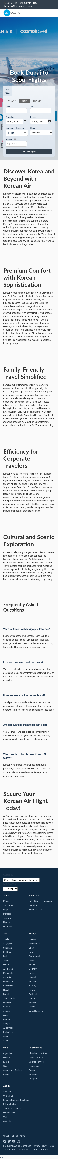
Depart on (10, 117)
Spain (31, 947)
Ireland (32, 973)
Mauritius (7, 926)
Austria (32, 964)
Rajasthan (7, 1053)
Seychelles (8, 905)
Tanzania (7, 918)
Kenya (6, 901)
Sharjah (6, 1023)
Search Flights (29, 151)
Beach (32, 1070)
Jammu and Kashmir (12, 1070)
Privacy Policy (9, 1104)
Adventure (33, 1074)
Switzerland (34, 956)
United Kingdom (36, 1010)
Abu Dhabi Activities (38, 1053)
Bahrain (6, 1006)
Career (6, 1116)
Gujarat (6, 1057)
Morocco (7, 913)
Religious (33, 1078)
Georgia (32, 960)
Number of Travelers (15, 128)
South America (35, 909)
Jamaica (33, 905)
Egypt (5, 909)
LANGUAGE (9, 883)
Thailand (7, 939)
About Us (7, 1091)
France (32, 998)
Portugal (33, 994)
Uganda (6, 922)
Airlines (9, 139)
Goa (5, 1065)
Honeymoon (34, 1065)
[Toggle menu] (51, 13)
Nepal (6, 989)
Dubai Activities (36, 1057)
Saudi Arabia (9, 998)
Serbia (32, 1006)
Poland (32, 989)
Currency (8, 874)
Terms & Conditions (12, 1108)
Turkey (6, 960)
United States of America (40, 901)
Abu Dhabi (8, 1027)
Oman (6, 964)
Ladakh (6, 1074)
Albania (32, 981)
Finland (32, 977)
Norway (32, 985)
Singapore (7, 943)
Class (32, 128)
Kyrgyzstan (8, 985)
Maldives (7, 951)
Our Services (9, 1112)
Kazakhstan (8, 973)
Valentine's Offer (36, 1061)
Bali (5, 956)
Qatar (5, 1015)
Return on (34, 117)
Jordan (6, 1010)
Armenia (7, 977)
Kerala (6, 1061)
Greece (32, 939)
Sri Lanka (7, 947)
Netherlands (34, 943)
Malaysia (7, 1002)
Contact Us (8, 1095)
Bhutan (6, 1019)
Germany (33, 968)
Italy (31, 951)
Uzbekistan (8, 981)
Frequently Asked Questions (16, 1099)
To (31, 106)
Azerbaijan (8, 968)
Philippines (8, 1032)
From (8, 106)
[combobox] (16, 110)
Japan (6, 1036)
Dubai (6, 994)
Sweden (32, 1002)
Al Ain (5, 1040)
